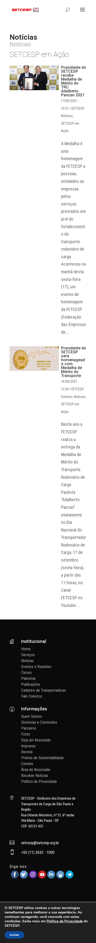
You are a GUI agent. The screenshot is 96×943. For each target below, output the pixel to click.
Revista (26, 752)
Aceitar (14, 935)
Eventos (66, 397)
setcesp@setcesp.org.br (40, 842)
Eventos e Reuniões (36, 666)
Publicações (30, 684)
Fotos (25, 734)
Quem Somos (31, 716)
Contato (27, 763)
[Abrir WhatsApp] (83, 930)
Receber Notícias (34, 775)
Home (26, 649)
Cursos (26, 672)
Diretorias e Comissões (39, 722)
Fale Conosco (31, 696)
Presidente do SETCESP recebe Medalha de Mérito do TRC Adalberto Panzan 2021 (73, 81)
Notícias (67, 116)
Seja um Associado (36, 740)
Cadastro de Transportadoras (43, 690)
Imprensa (28, 746)
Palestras (28, 678)
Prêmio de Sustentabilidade (42, 757)
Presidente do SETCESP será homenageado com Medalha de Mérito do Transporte (73, 362)
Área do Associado (35, 769)
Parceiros (28, 728)
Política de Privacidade (39, 781)
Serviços (28, 654)
